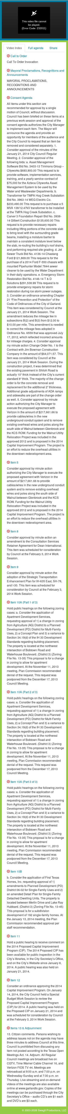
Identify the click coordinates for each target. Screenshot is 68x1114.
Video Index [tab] (14, 48)
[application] (34, 20)
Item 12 (15, 980)
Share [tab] (53, 48)
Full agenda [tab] (35, 48)
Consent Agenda (21, 98)
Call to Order (18, 56)
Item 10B (16, 871)
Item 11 (15, 936)
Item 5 (14, 462)
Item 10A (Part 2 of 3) (24, 692)
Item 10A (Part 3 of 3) (24, 782)
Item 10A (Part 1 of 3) (24, 602)
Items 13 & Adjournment (25, 1028)
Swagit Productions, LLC (52, 1110)
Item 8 (14, 531)
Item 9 (14, 567)
